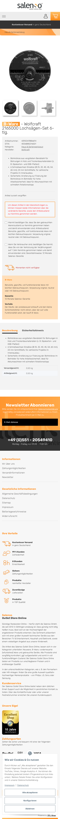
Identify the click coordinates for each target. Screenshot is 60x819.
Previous (3, 24)
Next (57, 24)
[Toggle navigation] (4, 16)
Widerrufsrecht (9, 516)
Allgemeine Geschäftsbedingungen (20, 493)
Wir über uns (8, 463)
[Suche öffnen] (39, 16)
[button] (46, 16)
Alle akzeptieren (30, 792)
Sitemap (6, 502)
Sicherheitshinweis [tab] (33, 330)
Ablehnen (30, 808)
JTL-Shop (51, 815)
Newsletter (7, 477)
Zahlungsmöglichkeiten (14, 468)
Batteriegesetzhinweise (14, 511)
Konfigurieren (30, 800)
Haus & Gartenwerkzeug (32, 147)
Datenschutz (23, 785)
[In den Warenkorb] (4, 41)
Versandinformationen (13, 472)
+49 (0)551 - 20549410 (30, 439)
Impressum (10, 785)
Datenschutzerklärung (48, 409)
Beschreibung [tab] (10, 330)
